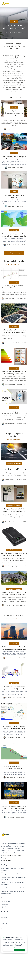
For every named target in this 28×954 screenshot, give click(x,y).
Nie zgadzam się (8, 950)
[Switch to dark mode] (22, 3)
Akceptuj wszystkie (20, 950)
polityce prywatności (16, 947)
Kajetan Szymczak (5, 907)
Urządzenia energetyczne (14, 463)
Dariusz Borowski (5, 901)
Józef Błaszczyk (5, 904)
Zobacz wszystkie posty (14, 264)
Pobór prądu (14, 282)
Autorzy (4, 898)
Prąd (2, 920)
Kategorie (4, 911)
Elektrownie (14, 230)
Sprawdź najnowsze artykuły (14, 253)
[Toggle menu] (25, 4)
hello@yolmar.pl (7, 860)
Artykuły (4, 865)
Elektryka (3, 926)
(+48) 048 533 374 (7, 858)
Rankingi (14, 21)
